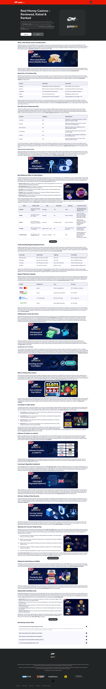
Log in (38, 34)
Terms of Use (24, 685)
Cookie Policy (31, 685)
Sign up (26, 34)
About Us (18, 685)
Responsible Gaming (46, 685)
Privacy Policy (38, 685)
